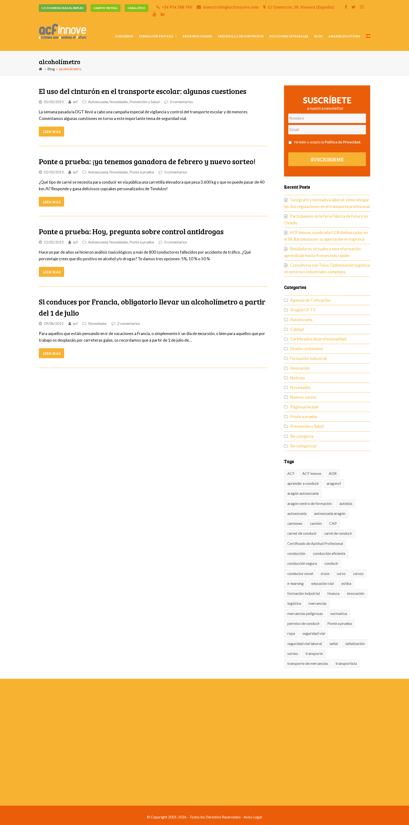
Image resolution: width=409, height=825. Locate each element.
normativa (338, 613)
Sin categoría (301, 436)
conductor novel (300, 573)
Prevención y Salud (144, 102)
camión (316, 523)
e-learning (295, 583)
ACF (291, 473)
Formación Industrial (308, 358)
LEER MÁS (52, 131)
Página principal (304, 406)
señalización (355, 643)
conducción (296, 553)
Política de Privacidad (342, 142)
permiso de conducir (303, 623)
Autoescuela (98, 102)
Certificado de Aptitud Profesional (315, 543)
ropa (291, 633)
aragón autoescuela (303, 493)
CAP (333, 523)
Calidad (297, 329)
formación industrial (303, 593)
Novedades (118, 102)
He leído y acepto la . (327, 142)
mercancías (318, 603)
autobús (345, 503)
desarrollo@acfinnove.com (230, 7)
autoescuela (297, 513)
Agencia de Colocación (310, 300)
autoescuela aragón (329, 513)
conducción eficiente (329, 553)
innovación (355, 593)
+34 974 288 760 (176, 7)
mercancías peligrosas (305, 613)
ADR (333, 473)
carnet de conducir (302, 533)
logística (294, 603)
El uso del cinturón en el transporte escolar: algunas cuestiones (142, 91)
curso (341, 573)
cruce (325, 573)
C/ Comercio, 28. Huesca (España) (300, 7)
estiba (346, 583)
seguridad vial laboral (304, 643)
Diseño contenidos (306, 348)
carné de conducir (338, 533)
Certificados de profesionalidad (318, 338)
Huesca (333, 593)
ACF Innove (311, 473)
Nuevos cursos (303, 397)
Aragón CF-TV (303, 309)
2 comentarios (128, 323)
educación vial (322, 583)
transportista (346, 663)
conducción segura (302, 563)
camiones (294, 523)
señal (333, 643)
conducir (331, 563)
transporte (314, 653)
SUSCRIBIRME (327, 159)
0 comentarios (181, 102)
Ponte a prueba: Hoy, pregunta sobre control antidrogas (131, 231)
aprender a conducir (303, 483)
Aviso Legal (253, 817)
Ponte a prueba (141, 172)
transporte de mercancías (307, 663)
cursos (358, 573)
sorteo (292, 653)
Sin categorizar (303, 445)
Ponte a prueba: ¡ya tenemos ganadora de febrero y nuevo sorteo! (147, 161)
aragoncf (334, 483)
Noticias (297, 377)
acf (75, 102)
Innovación (300, 368)
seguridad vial (313, 633)
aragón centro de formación (309, 503)
